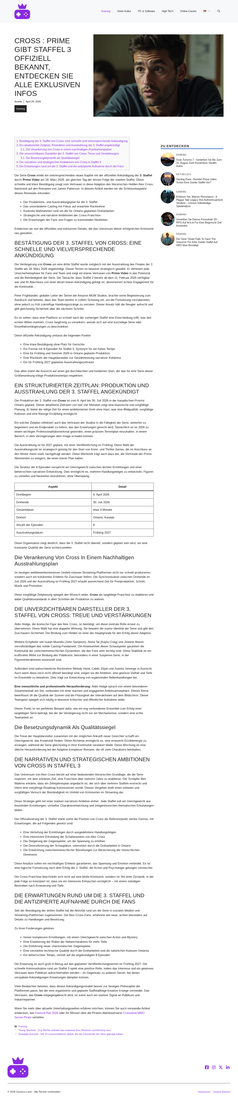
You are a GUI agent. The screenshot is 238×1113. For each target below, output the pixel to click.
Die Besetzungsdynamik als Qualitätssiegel (50, 157)
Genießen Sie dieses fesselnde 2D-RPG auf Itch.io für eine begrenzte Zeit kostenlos (198, 222)
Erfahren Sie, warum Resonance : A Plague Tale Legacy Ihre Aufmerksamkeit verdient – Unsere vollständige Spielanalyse (199, 201)
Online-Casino (188, 11)
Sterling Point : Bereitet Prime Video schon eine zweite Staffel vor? (196, 181)
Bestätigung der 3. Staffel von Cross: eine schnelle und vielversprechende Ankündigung (72, 141)
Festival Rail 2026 (46, 1013)
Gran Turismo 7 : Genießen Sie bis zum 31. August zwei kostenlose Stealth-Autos (199, 162)
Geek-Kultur (124, 11)
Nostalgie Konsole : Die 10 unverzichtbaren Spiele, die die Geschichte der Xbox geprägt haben (70, 1034)
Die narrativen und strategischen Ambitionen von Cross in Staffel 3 (58, 162)
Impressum (204, 1091)
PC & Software (146, 11)
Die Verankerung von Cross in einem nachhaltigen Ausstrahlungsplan (66, 149)
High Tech (167, 11)
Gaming (105, 11)
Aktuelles (183, 174)
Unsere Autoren (222, 1091)
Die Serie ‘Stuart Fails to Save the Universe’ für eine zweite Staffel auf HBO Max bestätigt (196, 242)
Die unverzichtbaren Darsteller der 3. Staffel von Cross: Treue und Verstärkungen (67, 153)
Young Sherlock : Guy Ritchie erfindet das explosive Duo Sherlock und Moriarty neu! (64, 1030)
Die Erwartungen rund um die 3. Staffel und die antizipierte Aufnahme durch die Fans (70, 166)
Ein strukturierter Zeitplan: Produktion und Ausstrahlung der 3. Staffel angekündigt (68, 145)
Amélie (18, 101)
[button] (219, 11)
